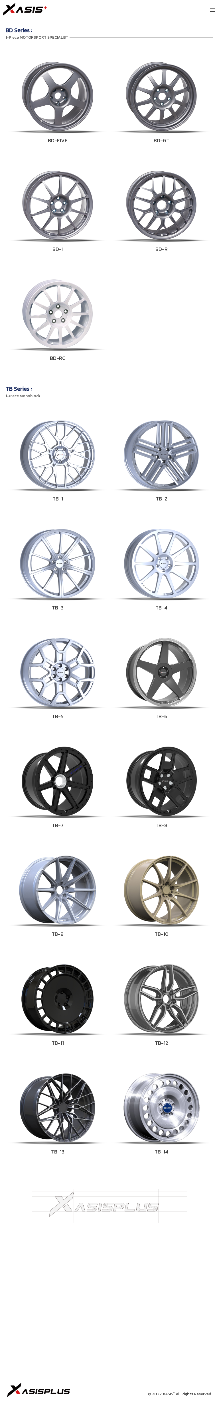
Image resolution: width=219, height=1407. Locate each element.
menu (212, 10)
